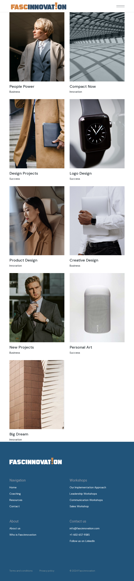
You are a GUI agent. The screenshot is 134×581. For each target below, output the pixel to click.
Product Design (23, 260)
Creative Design (84, 260)
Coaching (15, 494)
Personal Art (81, 347)
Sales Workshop (79, 506)
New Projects (21, 347)
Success (14, 179)
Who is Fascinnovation (22, 535)
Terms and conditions (21, 570)
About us (14, 528)
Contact (14, 506)
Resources (15, 500)
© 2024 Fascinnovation (82, 570)
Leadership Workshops (83, 494)
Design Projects (23, 173)
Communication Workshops (86, 500)
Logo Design (81, 173)
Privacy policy (46, 570)
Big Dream (18, 434)
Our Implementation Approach (88, 487)
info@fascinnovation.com (84, 528)
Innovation (76, 92)
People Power (21, 86)
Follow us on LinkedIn (82, 541)
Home (13, 487)
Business (14, 92)
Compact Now (83, 86)
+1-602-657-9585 (80, 535)
